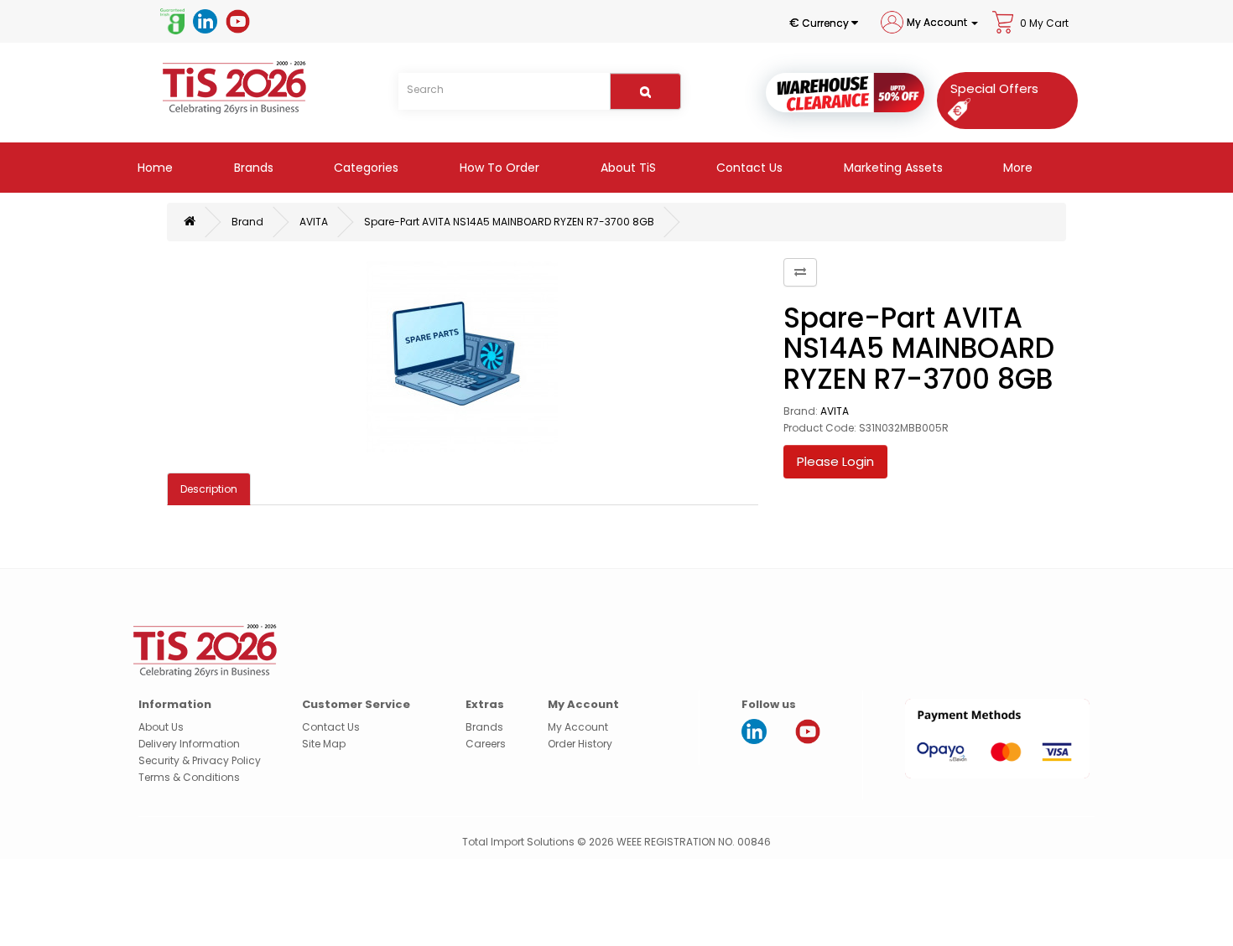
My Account (578, 727)
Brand (247, 222)
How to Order (497, 167)
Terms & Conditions (189, 777)
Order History (580, 744)
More (1016, 167)
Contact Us (748, 167)
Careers (486, 744)
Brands (252, 167)
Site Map (324, 744)
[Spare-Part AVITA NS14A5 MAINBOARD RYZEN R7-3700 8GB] (462, 357)
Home (153, 167)
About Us (161, 727)
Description (208, 489)
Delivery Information (189, 744)
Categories (364, 167)
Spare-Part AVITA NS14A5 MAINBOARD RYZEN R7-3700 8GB (509, 222)
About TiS (626, 167)
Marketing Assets (891, 167)
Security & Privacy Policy (199, 760)
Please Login (835, 461)
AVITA (313, 222)
